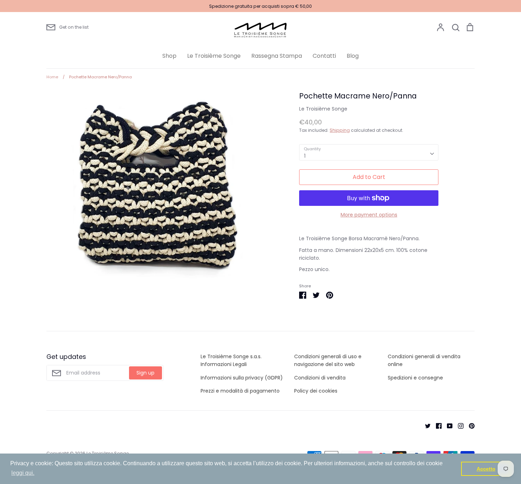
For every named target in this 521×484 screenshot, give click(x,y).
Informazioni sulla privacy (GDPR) (242, 377)
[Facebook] (436, 425)
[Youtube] (447, 425)
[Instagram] (458, 425)
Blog (353, 56)
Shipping (340, 130)
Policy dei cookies (315, 390)
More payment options (369, 214)
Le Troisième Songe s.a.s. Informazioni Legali (231, 360)
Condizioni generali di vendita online (424, 360)
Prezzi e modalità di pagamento (240, 390)
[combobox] (368, 152)
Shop (169, 56)
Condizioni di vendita (320, 377)
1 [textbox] (305, 155)
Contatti (324, 56)
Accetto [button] (486, 469)
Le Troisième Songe (214, 56)
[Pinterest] (469, 425)
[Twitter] (425, 425)
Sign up (145, 372)
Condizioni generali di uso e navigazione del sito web (328, 360)
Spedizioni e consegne (415, 377)
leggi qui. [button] (22, 473)
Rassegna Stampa (276, 56)
